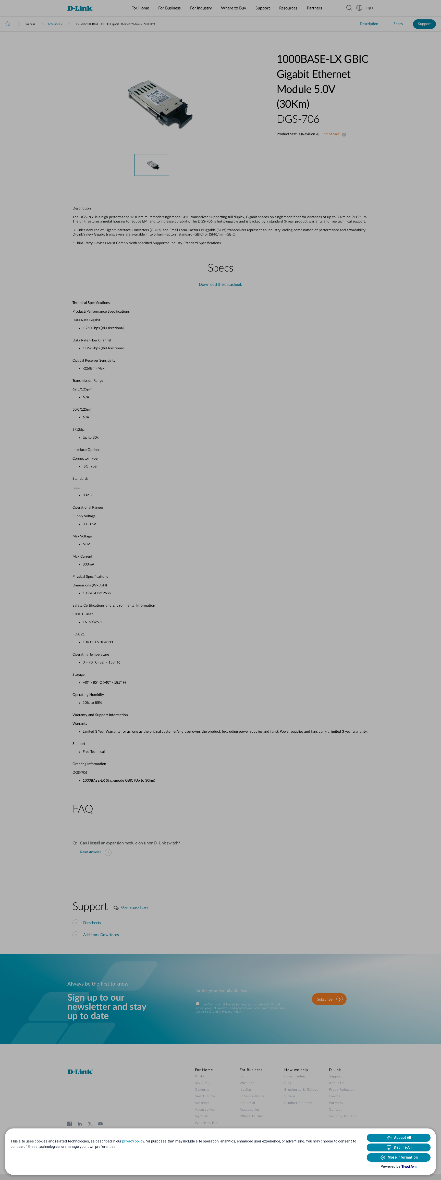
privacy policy (133, 1141)
